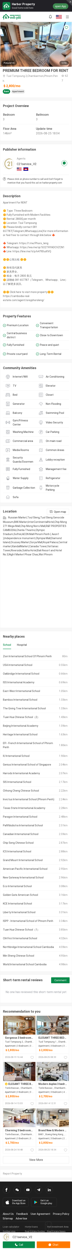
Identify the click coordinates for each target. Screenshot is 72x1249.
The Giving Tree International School (24, 708)
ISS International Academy (18, 682)
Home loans (31, 1226)
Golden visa (9, 1231)
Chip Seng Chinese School (18, 842)
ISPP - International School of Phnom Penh (28, 920)
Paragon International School (20, 816)
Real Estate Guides (35, 1231)
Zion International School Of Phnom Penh (27, 656)
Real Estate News (56, 1231)
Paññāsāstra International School (23, 825)
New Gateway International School (23, 877)
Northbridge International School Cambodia (28, 947)
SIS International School (17, 781)
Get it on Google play (46, 1202)
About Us (8, 1213)
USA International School (17, 664)
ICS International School (17, 851)
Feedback (22, 1213)
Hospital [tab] (22, 644)
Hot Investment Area (57, 1226)
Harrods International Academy (21, 773)
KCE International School (17, 903)
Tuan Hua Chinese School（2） (21, 717)
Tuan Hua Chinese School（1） (21, 929)
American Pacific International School (25, 868)
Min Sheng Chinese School (18, 955)
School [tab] (7, 644)
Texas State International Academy (24, 808)
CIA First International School (20, 938)
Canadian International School (20, 834)
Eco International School (17, 886)
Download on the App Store (18, 1202)
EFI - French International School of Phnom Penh (28, 745)
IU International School (16, 755)
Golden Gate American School (20, 894)
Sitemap (8, 1218)
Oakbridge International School (21, 673)
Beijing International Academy (20, 725)
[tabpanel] (36, 810)
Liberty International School (19, 912)
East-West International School (21, 691)
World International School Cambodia (25, 964)
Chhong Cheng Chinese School (21, 790)
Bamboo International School (20, 699)
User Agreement (40, 1213)
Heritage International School (20, 734)
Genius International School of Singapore (27, 764)
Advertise (21, 1218)
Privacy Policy (61, 1213)
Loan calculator (11, 1226)
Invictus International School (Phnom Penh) (28, 799)
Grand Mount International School (23, 860)
